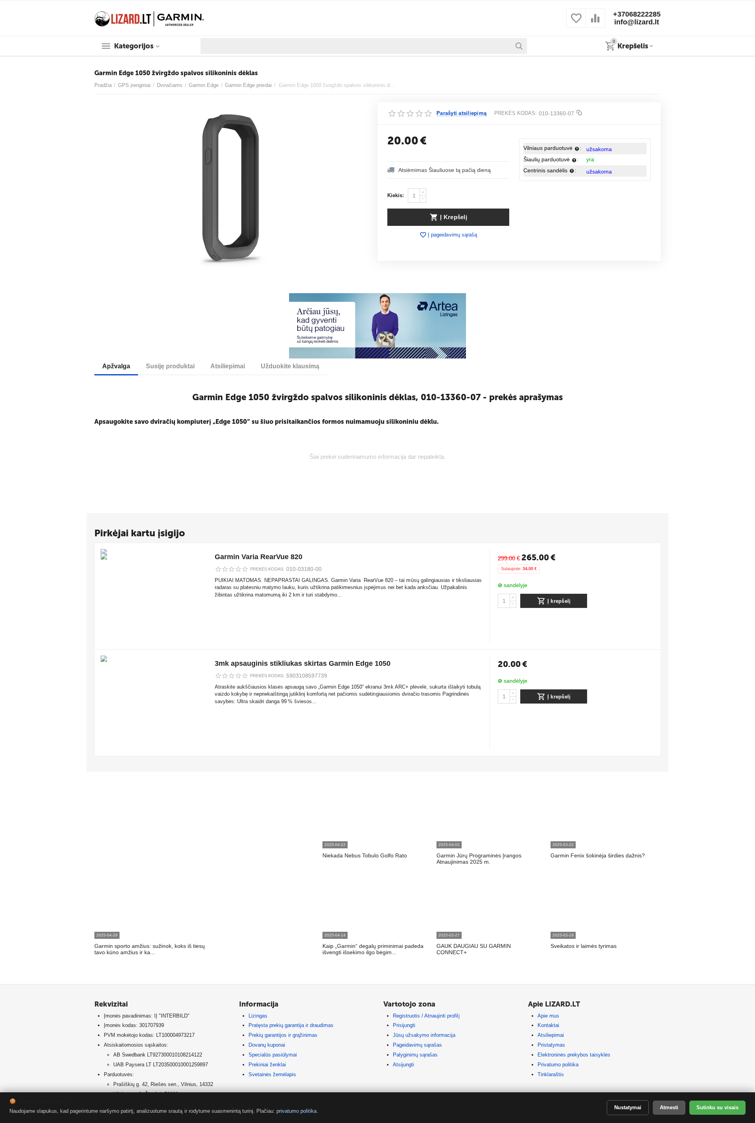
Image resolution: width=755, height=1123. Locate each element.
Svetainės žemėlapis (272, 1074)
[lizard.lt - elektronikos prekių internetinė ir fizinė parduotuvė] (149, 17)
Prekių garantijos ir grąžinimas (283, 1035)
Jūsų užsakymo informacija (424, 1035)
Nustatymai (627, 1107)
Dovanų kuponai (267, 1045)
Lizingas (258, 1016)
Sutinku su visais (717, 1107)
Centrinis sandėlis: (549, 170)
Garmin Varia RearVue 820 (258, 557)
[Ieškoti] (519, 46)
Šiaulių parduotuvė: (550, 159)
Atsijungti (403, 1065)
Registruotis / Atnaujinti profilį (426, 1016)
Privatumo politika (558, 1065)
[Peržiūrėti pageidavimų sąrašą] (576, 23)
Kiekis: (395, 195)
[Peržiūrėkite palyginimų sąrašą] (595, 23)
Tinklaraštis (551, 1074)
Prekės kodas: (515, 113)
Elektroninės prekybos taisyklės (574, 1055)
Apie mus (548, 1016)
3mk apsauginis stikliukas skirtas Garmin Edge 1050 (302, 663)
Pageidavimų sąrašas (417, 1045)
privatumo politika (296, 1111)
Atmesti (669, 1107)
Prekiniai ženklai (267, 1065)
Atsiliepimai (551, 1035)
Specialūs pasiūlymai (273, 1055)
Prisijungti (404, 1025)
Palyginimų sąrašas (415, 1055)
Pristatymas (551, 1045)
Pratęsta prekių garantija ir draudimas (291, 1025)
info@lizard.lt (636, 22)
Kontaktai (548, 1025)
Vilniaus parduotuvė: (552, 148)
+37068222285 (637, 14)
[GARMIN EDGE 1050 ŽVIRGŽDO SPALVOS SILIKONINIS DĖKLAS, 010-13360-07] (231, 190)
